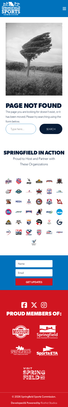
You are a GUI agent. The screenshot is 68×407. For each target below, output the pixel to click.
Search (51, 129)
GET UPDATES (34, 282)
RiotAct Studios (49, 402)
